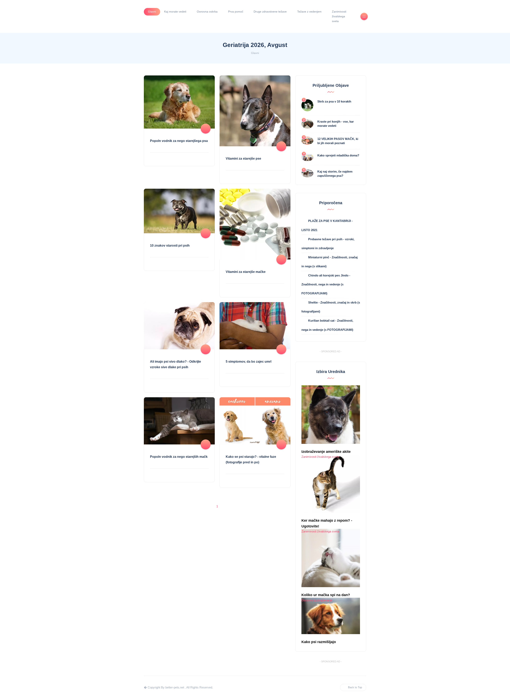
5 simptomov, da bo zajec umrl (248, 361)
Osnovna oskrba (207, 11)
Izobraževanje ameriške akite (326, 452)
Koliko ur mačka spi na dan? (325, 595)
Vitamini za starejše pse (243, 158)
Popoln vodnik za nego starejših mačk (179, 456)
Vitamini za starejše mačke (246, 271)
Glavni (152, 11)
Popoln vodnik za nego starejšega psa (179, 141)
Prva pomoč (235, 11)
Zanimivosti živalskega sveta (339, 16)
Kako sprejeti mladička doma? (338, 155)
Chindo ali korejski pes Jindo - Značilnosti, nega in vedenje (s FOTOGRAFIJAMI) (325, 284)
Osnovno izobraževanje (316, 388)
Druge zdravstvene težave (270, 11)
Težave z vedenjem (309, 11)
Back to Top (355, 687)
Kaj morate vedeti (175, 11)
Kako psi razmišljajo (318, 642)
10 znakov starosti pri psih (170, 245)
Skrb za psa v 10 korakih (334, 101)
